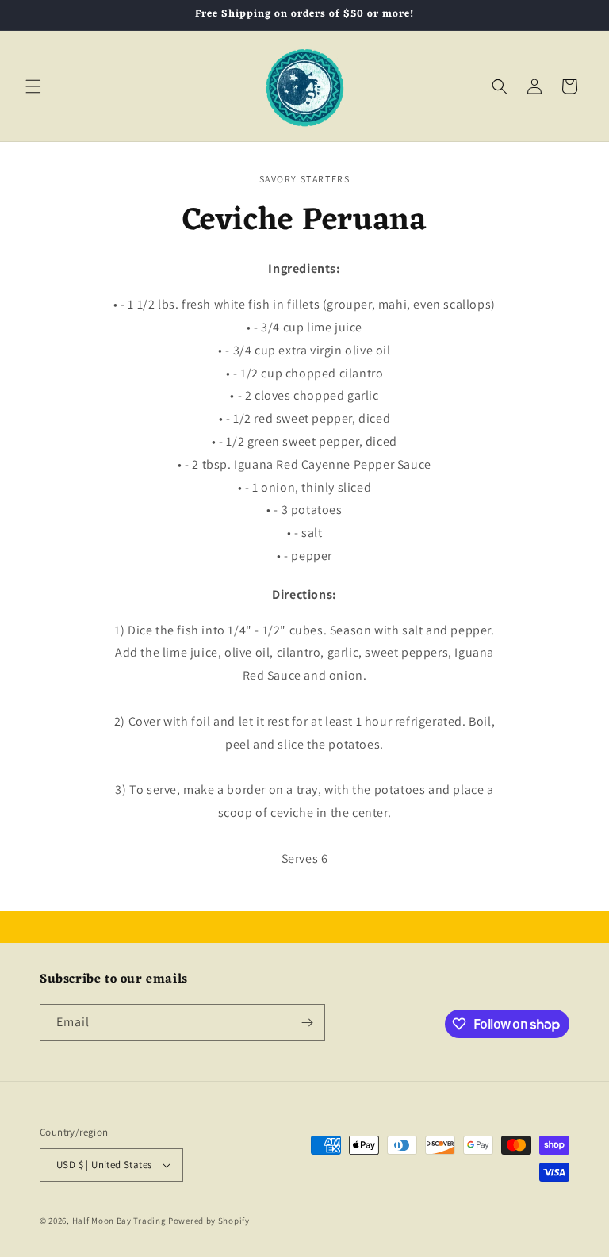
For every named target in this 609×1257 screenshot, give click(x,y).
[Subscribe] (306, 1022)
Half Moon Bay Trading (119, 1220)
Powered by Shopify (209, 1220)
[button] (33, 86)
